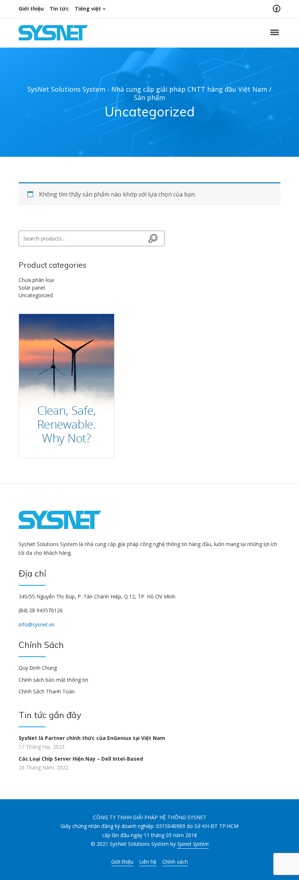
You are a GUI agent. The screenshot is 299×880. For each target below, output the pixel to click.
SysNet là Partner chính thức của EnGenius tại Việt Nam (92, 737)
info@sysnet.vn (36, 624)
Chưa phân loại (36, 279)
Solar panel (32, 287)
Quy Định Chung (38, 667)
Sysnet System (193, 843)
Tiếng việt (88, 8)
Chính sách (175, 861)
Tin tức (59, 8)
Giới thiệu (31, 8)
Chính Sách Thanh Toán (47, 691)
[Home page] (66, 385)
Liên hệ (147, 861)
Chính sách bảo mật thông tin (53, 679)
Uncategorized (36, 295)
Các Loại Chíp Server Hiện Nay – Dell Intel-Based (81, 758)
